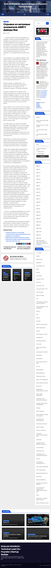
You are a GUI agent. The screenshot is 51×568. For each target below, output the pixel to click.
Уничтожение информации (42, 466)
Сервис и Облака (40, 427)
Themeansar (3, 565)
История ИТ (39, 386)
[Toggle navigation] (24, 14)
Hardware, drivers (40, 279)
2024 (37, 172)
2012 (37, 205)
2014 (37, 202)
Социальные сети (40, 450)
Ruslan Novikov (17, 256)
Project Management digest (41, 149)
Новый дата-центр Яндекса (13, 236)
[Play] (37, 33)
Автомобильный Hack (41, 340)
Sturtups (38, 330)
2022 (37, 175)
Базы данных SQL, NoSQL (42, 351)
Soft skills (38, 321)
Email (37, 144)
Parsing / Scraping (40, 295)
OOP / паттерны (39, 292)
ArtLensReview (44, 93)
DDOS (4, 272)
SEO (37, 314)
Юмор (37, 495)
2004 (37, 231)
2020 (37, 182)
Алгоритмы (38, 344)
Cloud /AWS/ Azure (40, 265)
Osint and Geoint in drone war (37, 536)
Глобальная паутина (40, 376)
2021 (37, 179)
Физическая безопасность (42, 473)
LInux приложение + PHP (41, 288)
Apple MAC (38, 262)
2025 (37, 169)
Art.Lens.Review (44, 90)
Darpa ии (38, 117)
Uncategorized (39, 337)
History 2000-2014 (46, 565)
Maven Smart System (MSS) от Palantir (37, 521)
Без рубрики (39, 355)
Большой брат (39, 358)
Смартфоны (39, 439)
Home (40, 565)
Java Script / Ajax (40, 285)
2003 (37, 234)
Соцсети (38, 458)
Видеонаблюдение (40, 372)
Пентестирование (40, 411)
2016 (37, 195)
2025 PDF (39, 107)
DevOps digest (41, 151)
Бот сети (38, 366)
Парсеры (38, 407)
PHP (37, 298)
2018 (37, 188)
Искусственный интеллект (42, 382)
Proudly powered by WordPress (7, 564)
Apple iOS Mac (39, 259)
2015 (37, 198)
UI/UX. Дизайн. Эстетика (41, 334)
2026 (37, 166)
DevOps (38, 272)
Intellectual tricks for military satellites (12, 535)
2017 (37, 192)
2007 (37, 221)
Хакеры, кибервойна (41, 479)
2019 (37, 185)
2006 (37, 225)
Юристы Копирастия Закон (42, 502)
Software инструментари (41, 324)
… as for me (38, 252)
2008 (37, 218)
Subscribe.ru (38, 244)
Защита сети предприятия (42, 379)
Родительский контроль (41, 423)
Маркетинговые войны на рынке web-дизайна (17, 237)
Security (38, 311)
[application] (42, 31)
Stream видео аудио (40, 327)
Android (38, 256)
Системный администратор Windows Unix (42, 435)
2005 (37, 228)
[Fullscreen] (47, 33)
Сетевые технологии (41, 430)
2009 (37, 215)
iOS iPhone (38, 282)
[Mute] (46, 33)
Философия (38, 476)
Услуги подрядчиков (41, 469)
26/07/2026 (6, 524)
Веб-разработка (39, 369)
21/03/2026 (31, 524)
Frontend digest (41, 153)
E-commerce (6, 21)
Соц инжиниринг (40, 447)
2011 (37, 208)
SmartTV (38, 317)
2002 (37, 238)
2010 (37, 211)
